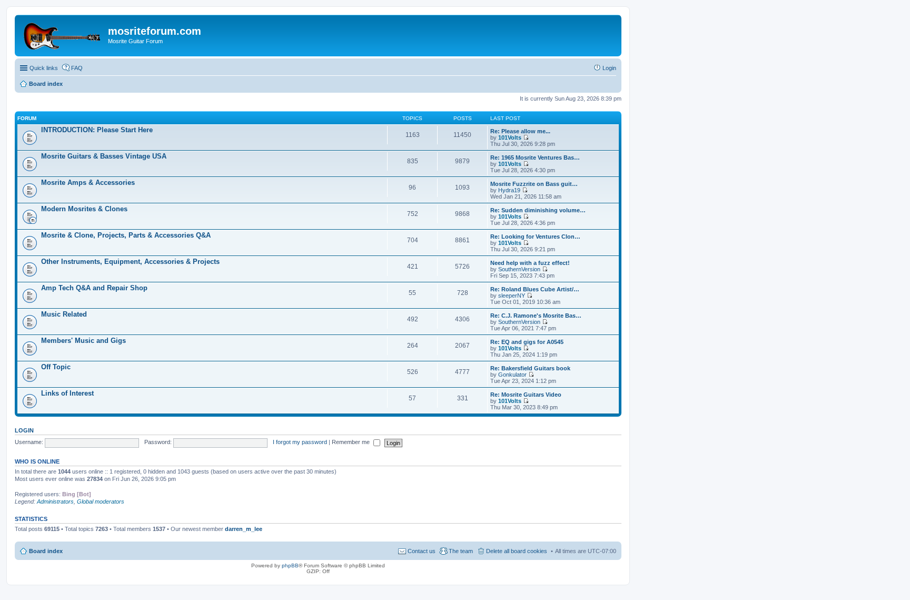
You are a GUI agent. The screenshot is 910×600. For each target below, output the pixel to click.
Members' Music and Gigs (83, 341)
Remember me (351, 442)
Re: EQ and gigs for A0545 (526, 342)
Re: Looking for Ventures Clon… (535, 236)
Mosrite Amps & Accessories (88, 182)
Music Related (64, 314)
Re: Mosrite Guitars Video (525, 394)
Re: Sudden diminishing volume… (538, 210)
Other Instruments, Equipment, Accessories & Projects (130, 261)
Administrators (55, 501)
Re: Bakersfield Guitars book (530, 368)
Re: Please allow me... (520, 131)
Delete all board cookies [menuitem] (516, 551)
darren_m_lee (243, 529)
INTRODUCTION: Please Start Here (97, 130)
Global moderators (100, 501)
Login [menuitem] (609, 68)
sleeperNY (511, 295)
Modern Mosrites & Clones (84, 209)
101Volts (509, 137)
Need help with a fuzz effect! (530, 263)
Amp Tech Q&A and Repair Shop (94, 288)
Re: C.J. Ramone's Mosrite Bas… (535, 315)
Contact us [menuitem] (422, 551)
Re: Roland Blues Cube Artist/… (534, 289)
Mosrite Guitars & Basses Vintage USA (103, 156)
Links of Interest (67, 393)
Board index (46, 551)
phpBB (290, 565)
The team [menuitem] (461, 551)
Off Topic (56, 367)
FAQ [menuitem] (77, 68)
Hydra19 (509, 190)
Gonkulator (512, 374)
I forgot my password (300, 442)
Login (24, 430)
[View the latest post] (526, 137)
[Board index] (62, 34)
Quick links (43, 68)
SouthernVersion (519, 269)
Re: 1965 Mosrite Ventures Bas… (535, 157)
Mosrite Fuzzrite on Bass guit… (534, 184)
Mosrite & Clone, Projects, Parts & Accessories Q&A (126, 235)
